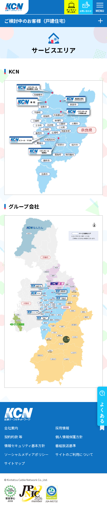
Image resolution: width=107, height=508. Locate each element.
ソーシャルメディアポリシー (26, 454)
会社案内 (11, 427)
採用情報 (62, 427)
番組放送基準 (65, 445)
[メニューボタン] (100, 7)
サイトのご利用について (74, 454)
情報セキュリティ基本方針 (24, 445)
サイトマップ (14, 463)
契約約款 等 (13, 436)
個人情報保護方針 (69, 436)
